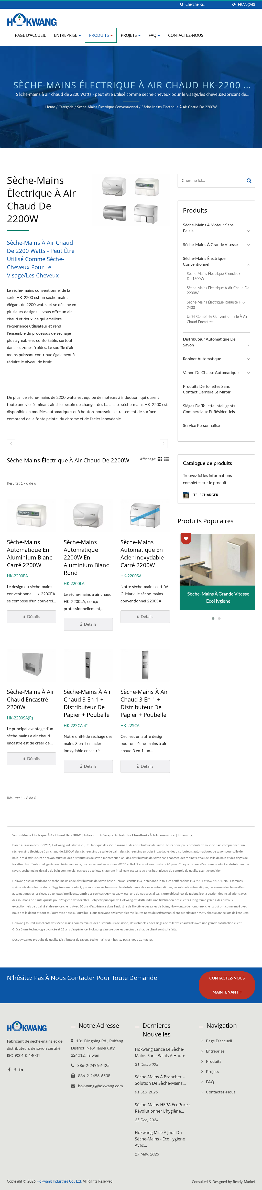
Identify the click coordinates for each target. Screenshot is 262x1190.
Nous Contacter (141, 939)
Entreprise (66, 35)
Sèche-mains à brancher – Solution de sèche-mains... (160, 1080)
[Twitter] (15, 1070)
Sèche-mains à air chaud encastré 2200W (30, 699)
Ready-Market (244, 1182)
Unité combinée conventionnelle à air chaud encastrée (217, 319)
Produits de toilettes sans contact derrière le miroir (207, 389)
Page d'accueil (30, 35)
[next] (164, 443)
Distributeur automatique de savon (209, 342)
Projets (129, 35)
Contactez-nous (185, 35)
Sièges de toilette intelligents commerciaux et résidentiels (209, 409)
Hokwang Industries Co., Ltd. (59, 1181)
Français (246, 5)
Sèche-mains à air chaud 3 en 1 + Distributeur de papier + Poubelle (87, 703)
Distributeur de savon (73, 939)
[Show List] (166, 459)
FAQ (153, 35)
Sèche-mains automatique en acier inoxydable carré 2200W (142, 553)
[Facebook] (9, 1070)
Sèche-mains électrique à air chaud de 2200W (179, 107)
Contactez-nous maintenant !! (227, 985)
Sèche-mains (98, 939)
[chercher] (181, 4)
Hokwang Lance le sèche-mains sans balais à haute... (161, 1052)
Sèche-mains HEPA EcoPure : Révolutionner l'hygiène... (162, 1108)
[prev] (11, 443)
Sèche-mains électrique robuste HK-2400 (216, 305)
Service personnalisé (201, 426)
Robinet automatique (202, 359)
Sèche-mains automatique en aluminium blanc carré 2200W (29, 553)
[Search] (249, 181)
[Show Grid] (160, 459)
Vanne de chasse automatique (210, 373)
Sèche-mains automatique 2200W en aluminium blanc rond (86, 557)
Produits (99, 35)
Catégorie (66, 107)
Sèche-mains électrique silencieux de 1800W (213, 276)
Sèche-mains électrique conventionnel (107, 107)
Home (50, 107)
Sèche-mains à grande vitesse (210, 245)
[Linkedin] (21, 1070)
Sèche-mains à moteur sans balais (208, 228)
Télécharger (205, 494)
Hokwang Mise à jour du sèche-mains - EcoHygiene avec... (160, 1139)
